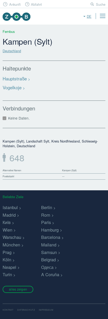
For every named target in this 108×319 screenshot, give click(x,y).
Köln (7, 259)
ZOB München (16, 16)
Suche (100, 4)
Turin (7, 274)
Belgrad (48, 259)
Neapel (9, 267)
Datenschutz (26, 309)
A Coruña (50, 274)
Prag (7, 252)
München (11, 244)
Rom (45, 215)
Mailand (48, 244)
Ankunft (15, 4)
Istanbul (10, 207)
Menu (102, 16)
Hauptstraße (15, 78)
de (89, 16)
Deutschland (12, 50)
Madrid (9, 215)
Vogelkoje (12, 87)
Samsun (49, 252)
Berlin (46, 207)
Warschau (12, 237)
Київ (7, 222)
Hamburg (50, 230)
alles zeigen (18, 289)
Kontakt (8, 309)
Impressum (46, 309)
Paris (46, 222)
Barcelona (50, 237)
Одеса (47, 267)
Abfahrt (36, 4)
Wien (7, 230)
